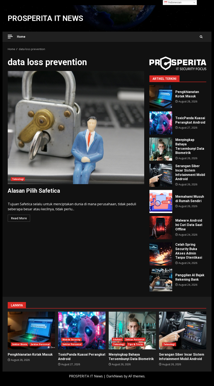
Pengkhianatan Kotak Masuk (160, 96)
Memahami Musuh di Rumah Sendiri (160, 201)
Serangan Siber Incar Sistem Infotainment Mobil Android (160, 175)
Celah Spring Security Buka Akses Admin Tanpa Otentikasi (160, 253)
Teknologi (18, 179)
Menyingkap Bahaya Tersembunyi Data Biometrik (160, 149)
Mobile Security (71, 339)
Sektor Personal (40, 344)
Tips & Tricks (135, 344)
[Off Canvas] (10, 36)
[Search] (201, 37)
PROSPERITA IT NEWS (45, 18)
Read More (19, 218)
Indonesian (174, 2)
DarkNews (114, 376)
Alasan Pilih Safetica (76, 127)
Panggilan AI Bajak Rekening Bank (160, 280)
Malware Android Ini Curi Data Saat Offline (160, 227)
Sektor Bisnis (19, 344)
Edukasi (117, 339)
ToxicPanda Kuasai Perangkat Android (160, 122)
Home (21, 36)
